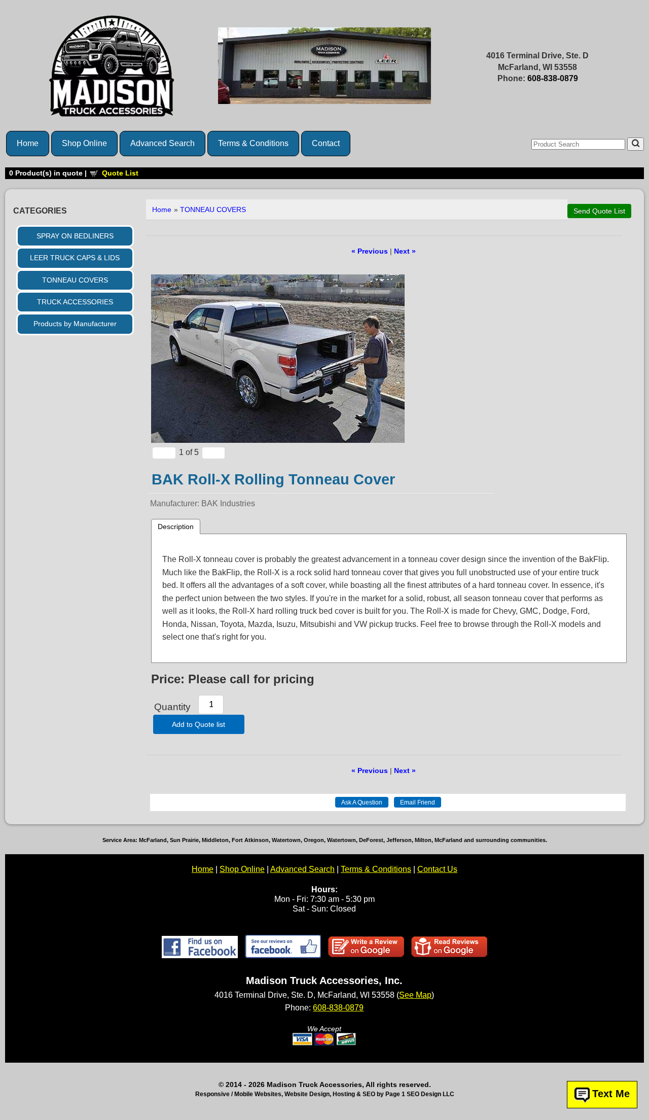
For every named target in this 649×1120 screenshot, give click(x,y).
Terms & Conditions (253, 143)
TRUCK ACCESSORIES (75, 302)
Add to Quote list (198, 724)
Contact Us (437, 869)
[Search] (635, 144)
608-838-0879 (552, 78)
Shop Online (84, 143)
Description (176, 526)
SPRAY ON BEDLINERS (75, 236)
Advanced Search (162, 143)
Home (28, 143)
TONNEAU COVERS (75, 280)
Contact (326, 143)
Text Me (611, 1093)
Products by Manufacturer (75, 324)
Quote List (120, 173)
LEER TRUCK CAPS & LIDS (75, 258)
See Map (415, 995)
